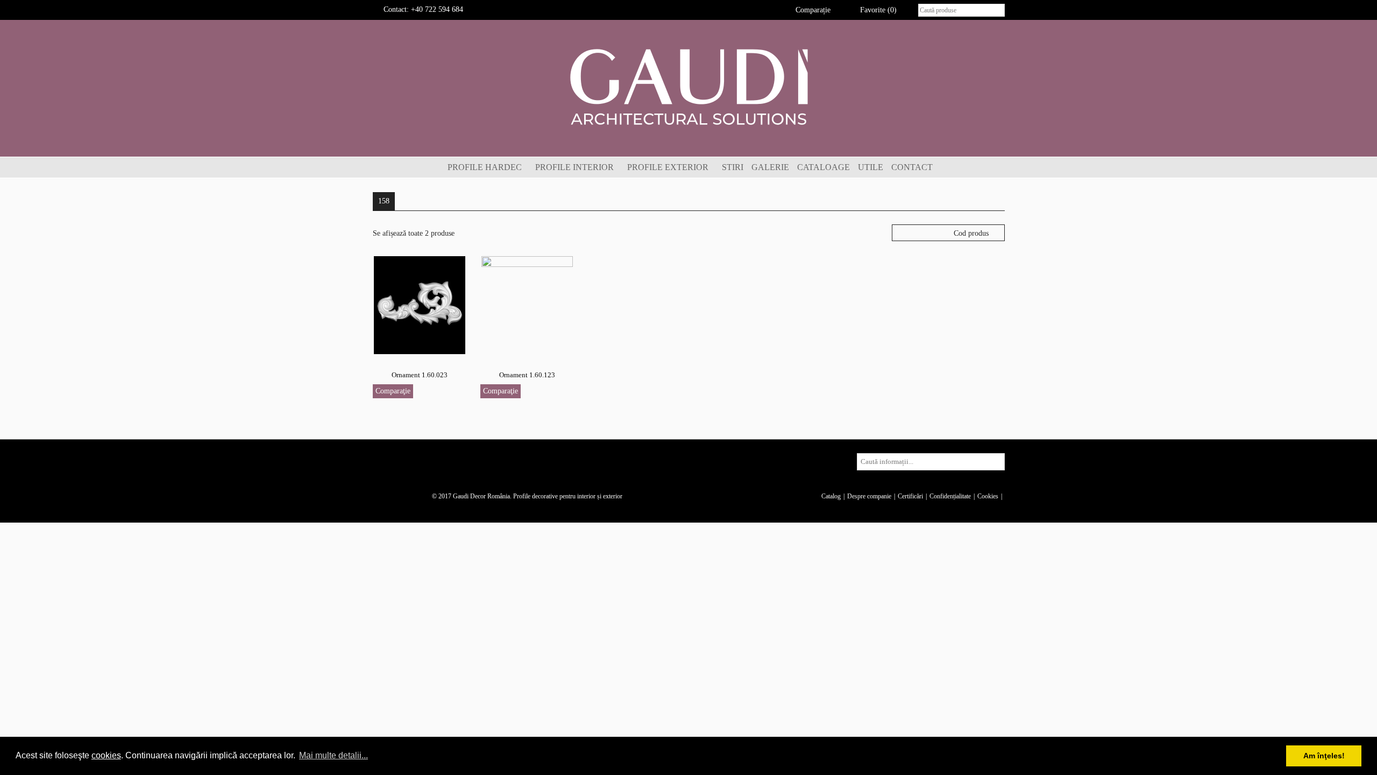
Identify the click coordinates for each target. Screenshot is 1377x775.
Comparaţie (392, 391)
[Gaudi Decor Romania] (688, 86)
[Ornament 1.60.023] (419, 304)
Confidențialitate (950, 496)
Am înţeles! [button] (1324, 755)
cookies (106, 755)
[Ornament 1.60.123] (527, 304)
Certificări (910, 496)
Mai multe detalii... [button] (333, 755)
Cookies (987, 496)
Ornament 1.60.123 (527, 375)
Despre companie (869, 496)
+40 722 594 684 (437, 9)
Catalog (831, 496)
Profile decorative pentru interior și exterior (567, 496)
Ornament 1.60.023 (420, 375)
